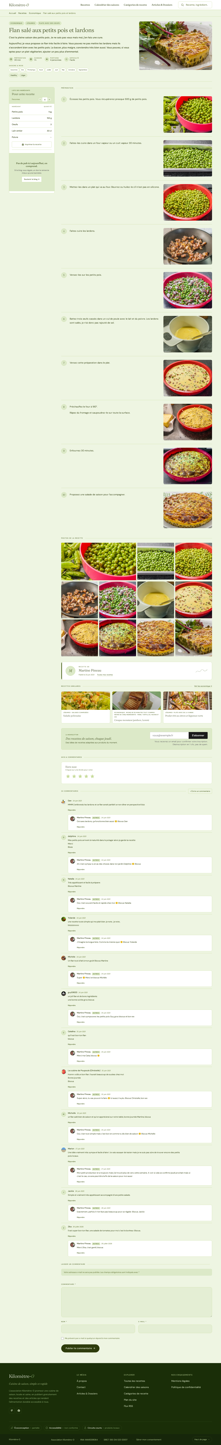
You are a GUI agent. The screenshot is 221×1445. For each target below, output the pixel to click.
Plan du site (130, 1399)
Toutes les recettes (134, 1381)
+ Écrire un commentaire (200, 791)
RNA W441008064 (89, 1439)
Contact (81, 1387)
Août (41, 70)
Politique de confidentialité (186, 1387)
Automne (13, 70)
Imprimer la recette (33, 144)
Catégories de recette (135, 4)
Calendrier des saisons (107, 4)
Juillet (49, 70)
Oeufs (15, 124)
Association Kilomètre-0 (62, 1439)
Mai (63, 70)
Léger (23, 75)
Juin (56, 70)
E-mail (142, 1322)
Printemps (31, 70)
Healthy (14, 75)
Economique (35, 13)
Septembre (83, 70)
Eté (22, 70)
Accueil (12, 13)
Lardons (16, 118)
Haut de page (200, 1439)
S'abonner (198, 735)
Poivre (15, 137)
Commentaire (68, 1284)
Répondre (71, 810)
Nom (64, 1322)
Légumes (31, 23)
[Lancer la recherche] (182, 5)
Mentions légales (180, 1381)
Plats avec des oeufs (49, 23)
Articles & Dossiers (162, 4)
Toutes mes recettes (105, 675)
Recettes (85, 4)
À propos (82, 1381)
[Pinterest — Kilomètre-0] (12, 1411)
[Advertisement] (32, 172)
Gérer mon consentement (148, 1439)
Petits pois (17, 111)
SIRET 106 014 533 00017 (115, 1439)
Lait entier (17, 130)
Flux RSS (128, 1406)
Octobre (71, 70)
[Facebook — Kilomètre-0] (19, 1411)
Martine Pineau (90, 670)
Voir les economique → (203, 686)
